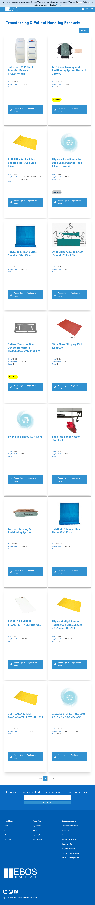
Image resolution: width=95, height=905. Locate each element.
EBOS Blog (7, 839)
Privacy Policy (67, 830)
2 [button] (49, 778)
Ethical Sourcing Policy (70, 858)
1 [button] (45, 778)
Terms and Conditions (70, 826)
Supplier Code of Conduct (71, 853)
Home (5, 826)
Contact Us (66, 835)
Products (6, 830)
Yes (57, 5)
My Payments (38, 839)
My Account (37, 826)
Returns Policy (67, 844)
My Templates (38, 835)
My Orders (37, 830)
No (60, 5)
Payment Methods (68, 849)
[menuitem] (47, 891)
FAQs (5, 835)
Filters (83, 30)
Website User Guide (69, 839)
